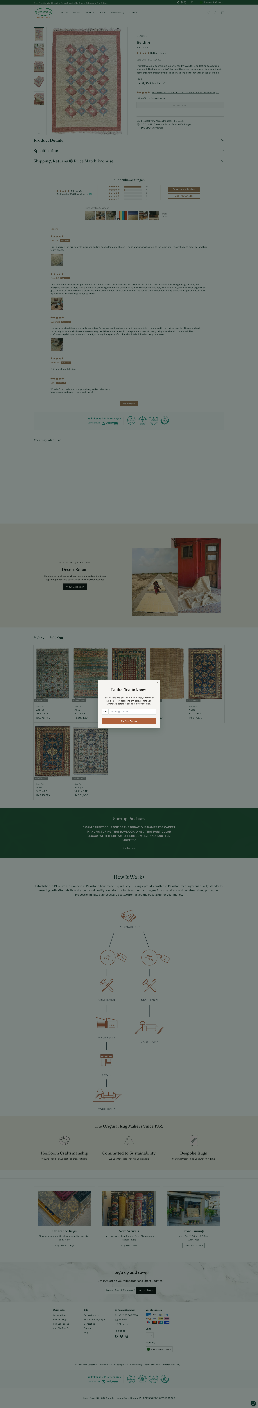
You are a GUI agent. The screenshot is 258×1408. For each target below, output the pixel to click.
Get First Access (129, 721)
